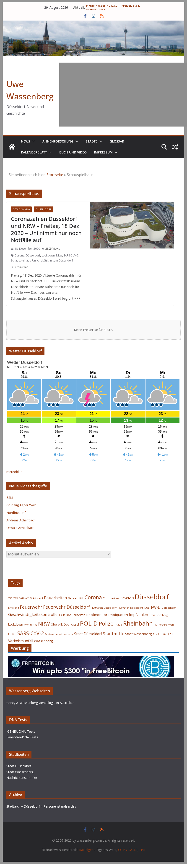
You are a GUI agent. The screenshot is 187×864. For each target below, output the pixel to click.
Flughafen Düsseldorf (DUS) (134, 607)
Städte (91, 141)
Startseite (55, 174)
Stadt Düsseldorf (88, 633)
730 (10, 598)
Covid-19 (127, 598)
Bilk (81, 598)
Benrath (73, 598)
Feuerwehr (31, 607)
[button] (32, 141)
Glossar (117, 141)
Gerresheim (169, 607)
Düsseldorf (43, 209)
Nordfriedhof (16, 512)
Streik (156, 634)
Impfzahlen (138, 614)
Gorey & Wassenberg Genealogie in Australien (40, 702)
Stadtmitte (113, 633)
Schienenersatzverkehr (59, 634)
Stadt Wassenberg (138, 634)
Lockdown (48, 255)
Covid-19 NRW (21, 209)
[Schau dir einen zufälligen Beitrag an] (175, 146)
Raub (119, 624)
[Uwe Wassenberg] (11, 146)
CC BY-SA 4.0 (128, 850)
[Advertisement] (123, 95)
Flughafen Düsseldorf (104, 607)
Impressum (103, 152)
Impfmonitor (96, 614)
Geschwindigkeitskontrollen (34, 614)
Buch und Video (73, 152)
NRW (59, 255)
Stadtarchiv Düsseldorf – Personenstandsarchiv (41, 806)
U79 (170, 634)
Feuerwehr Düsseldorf (66, 607)
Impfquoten (118, 614)
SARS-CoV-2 (71, 255)
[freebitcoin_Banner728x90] (91, 659)
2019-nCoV (25, 598)
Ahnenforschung (57, 141)
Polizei (107, 623)
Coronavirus (111, 598)
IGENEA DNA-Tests (20, 731)
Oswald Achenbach (20, 528)
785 (15, 598)
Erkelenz (13, 607)
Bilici (9, 497)
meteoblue (14, 472)
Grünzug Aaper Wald (21, 505)
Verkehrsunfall (20, 640)
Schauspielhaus (21, 260)
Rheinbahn (138, 623)
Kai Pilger (86, 850)
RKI (156, 624)
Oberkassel (71, 624)
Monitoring (30, 624)
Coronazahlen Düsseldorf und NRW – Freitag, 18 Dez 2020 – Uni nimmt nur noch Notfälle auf (46, 229)
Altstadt (38, 598)
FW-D (156, 607)
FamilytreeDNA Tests (22, 737)
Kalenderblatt (34, 152)
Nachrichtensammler (21, 777)
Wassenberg (43, 641)
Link (142, 850)
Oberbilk (57, 624)
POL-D (89, 623)
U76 (163, 634)
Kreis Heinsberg (158, 615)
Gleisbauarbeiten (73, 615)
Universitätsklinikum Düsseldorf (52, 260)
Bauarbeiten (55, 597)
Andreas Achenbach (21, 520)
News (25, 141)
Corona (19, 255)
